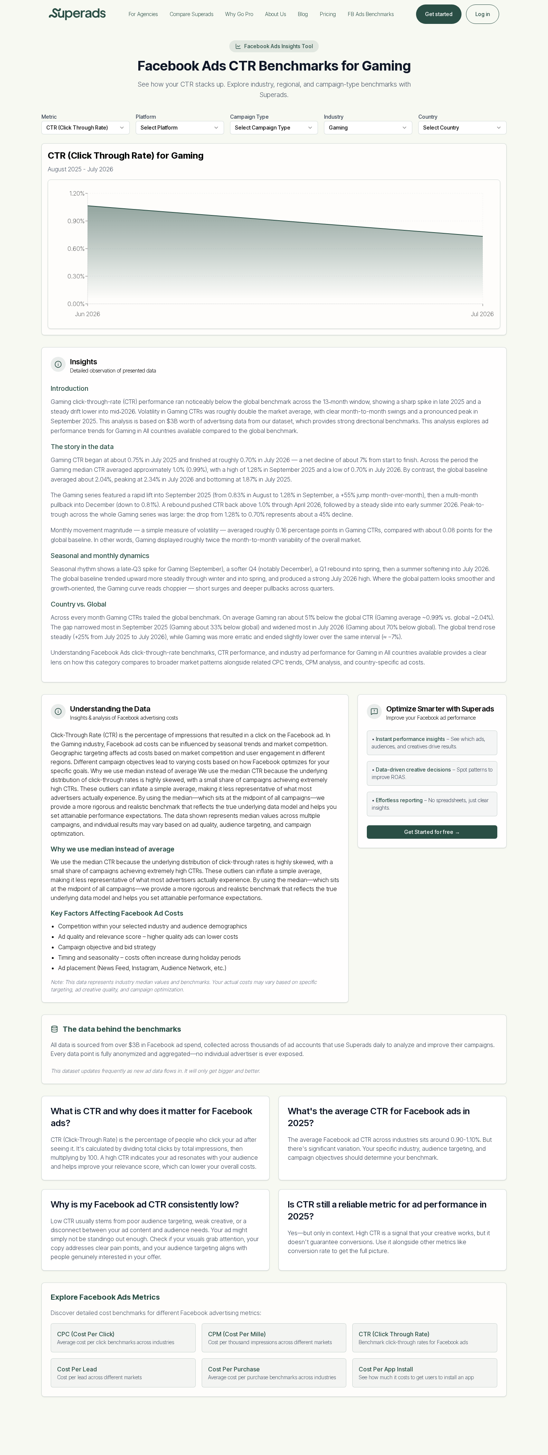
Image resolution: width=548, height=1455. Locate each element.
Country (427, 116)
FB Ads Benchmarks (371, 14)
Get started (439, 14)
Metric (49, 116)
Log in (482, 14)
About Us (275, 14)
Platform (146, 116)
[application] (274, 254)
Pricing (328, 14)
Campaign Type (249, 116)
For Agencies (143, 14)
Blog (303, 14)
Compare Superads (191, 14)
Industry (333, 116)
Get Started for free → (432, 832)
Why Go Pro (239, 14)
